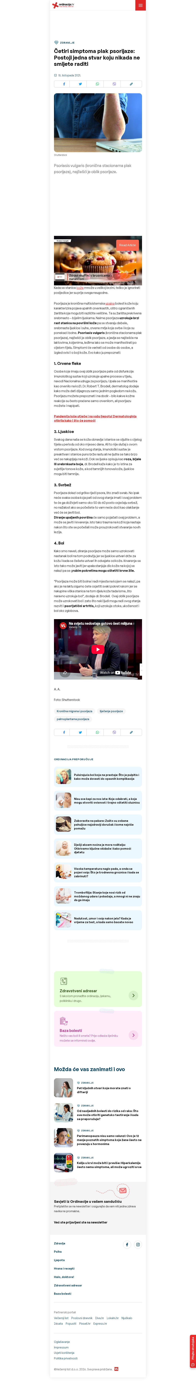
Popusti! (71, 1323)
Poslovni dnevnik (81, 1318)
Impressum (61, 1347)
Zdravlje (59, 1243)
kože (80, 288)
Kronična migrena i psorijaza (74, 711)
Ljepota (59, 1260)
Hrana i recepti (64, 1268)
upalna (110, 303)
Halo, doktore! (64, 1277)
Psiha (58, 1251)
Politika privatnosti (66, 1358)
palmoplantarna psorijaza (73, 719)
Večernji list (61, 1318)
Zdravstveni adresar (68, 1285)
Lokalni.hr (113, 1318)
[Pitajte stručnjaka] (193, 1351)
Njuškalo (127, 1318)
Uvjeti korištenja (64, 1352)
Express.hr (100, 1323)
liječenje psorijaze (111, 711)
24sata (58, 1323)
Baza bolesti (62, 1293)
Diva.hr (99, 1318)
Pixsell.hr (85, 1323)
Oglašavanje (62, 1341)
